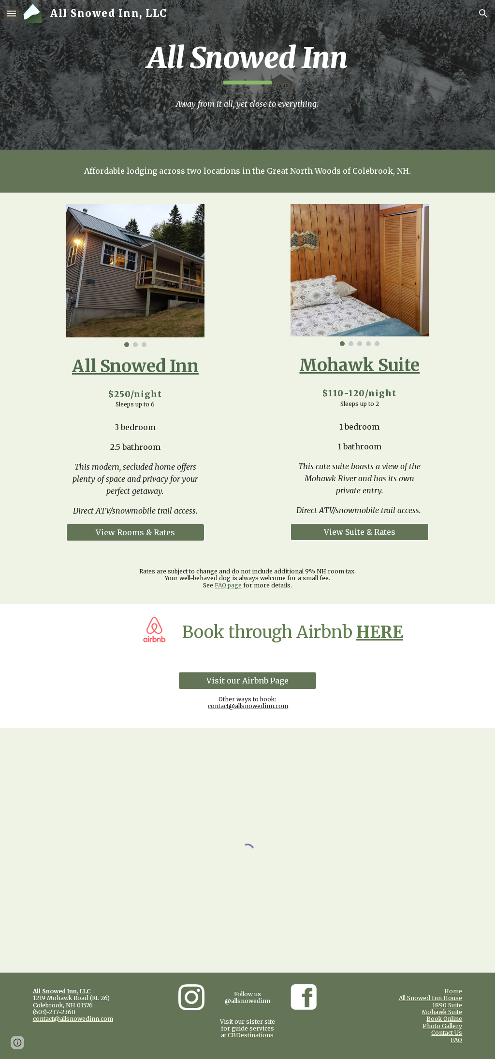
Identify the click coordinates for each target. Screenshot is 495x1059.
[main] (247, 62)
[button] (11, 13)
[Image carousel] (135, 275)
